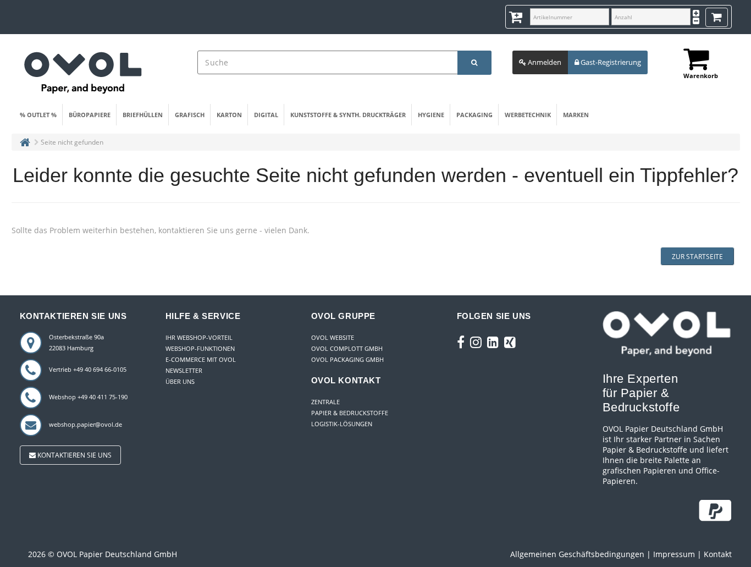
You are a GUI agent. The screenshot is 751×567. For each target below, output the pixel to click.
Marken (576, 115)
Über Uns (180, 381)
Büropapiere (90, 115)
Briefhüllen (143, 115)
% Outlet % (38, 115)
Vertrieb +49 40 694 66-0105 (87, 369)
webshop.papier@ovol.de (85, 424)
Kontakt (718, 554)
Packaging (474, 115)
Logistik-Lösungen (341, 424)
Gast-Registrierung (610, 62)
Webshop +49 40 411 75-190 (88, 397)
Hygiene (431, 115)
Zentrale (325, 402)
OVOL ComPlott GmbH (347, 348)
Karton (229, 115)
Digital (266, 115)
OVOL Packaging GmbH (347, 359)
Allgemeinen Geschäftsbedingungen (577, 554)
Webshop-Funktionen (200, 348)
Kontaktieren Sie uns (74, 455)
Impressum (674, 554)
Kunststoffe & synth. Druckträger (348, 115)
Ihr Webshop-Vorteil (199, 337)
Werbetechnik (528, 115)
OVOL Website (332, 337)
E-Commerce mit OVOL (200, 359)
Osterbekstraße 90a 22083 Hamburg (76, 342)
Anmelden (543, 62)
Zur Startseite (697, 256)
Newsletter (183, 370)
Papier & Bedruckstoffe (349, 413)
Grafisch (190, 115)
